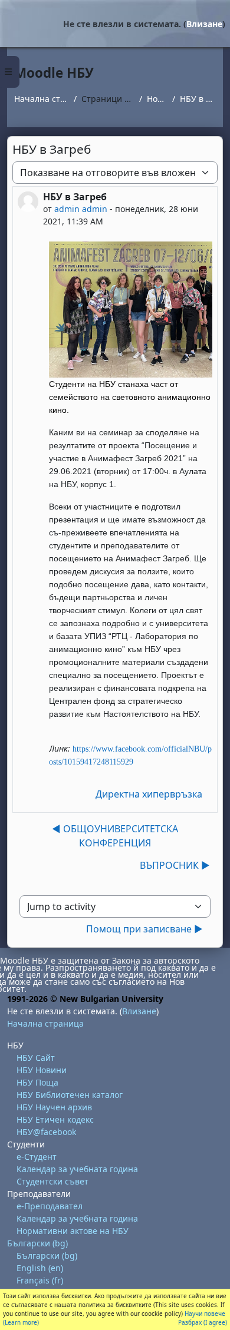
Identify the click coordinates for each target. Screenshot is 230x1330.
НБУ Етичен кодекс (55, 1119)
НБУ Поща (37, 1082)
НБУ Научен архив (54, 1107)
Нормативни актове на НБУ (73, 1230)
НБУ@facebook (46, 1131)
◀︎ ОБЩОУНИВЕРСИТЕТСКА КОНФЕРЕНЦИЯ (115, 835)
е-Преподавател (50, 1206)
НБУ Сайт (36, 1057)
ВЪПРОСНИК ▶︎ (175, 865)
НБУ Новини (42, 1070)
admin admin (80, 208)
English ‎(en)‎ (40, 1267)
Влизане (204, 23)
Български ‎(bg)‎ (37, 1243)
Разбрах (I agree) (202, 1322)
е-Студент (37, 1156)
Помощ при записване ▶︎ (144, 928)
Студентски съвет (52, 1181)
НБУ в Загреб (198, 98)
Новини (157, 98)
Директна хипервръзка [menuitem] (149, 794)
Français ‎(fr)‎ (40, 1280)
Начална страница (41, 98)
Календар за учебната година (77, 1168)
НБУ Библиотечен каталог (70, 1094)
